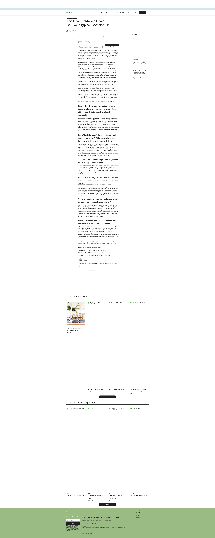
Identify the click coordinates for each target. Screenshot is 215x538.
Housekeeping (130, 12)
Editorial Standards (92, 270)
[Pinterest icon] (87, 523)
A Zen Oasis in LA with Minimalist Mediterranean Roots (91, 252)
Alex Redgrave (112, 500)
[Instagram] (81, 266)
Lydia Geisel (69, 29)
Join (112, 44)
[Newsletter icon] (82, 523)
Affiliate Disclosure (91, 520)
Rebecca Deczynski (71, 499)
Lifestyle (136, 12)
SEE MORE (107, 396)
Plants (90, 493)
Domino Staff (112, 393)
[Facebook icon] (90, 523)
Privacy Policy (92, 47)
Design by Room (102, 12)
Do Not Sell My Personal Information (88, 533)
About (83, 517)
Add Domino (69, 31)
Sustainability (70, 493)
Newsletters (143, 12)
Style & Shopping (123, 12)
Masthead (84, 520)
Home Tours (75, 18)
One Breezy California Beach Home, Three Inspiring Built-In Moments (94, 255)
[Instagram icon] (85, 523)
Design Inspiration (109, 12)
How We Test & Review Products (110, 517)
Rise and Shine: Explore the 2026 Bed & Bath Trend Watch (107, 8)
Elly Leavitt (70, 332)
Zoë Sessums (136, 77)
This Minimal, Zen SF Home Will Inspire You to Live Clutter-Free (93, 250)
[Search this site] (148, 12)
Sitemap (110, 520)
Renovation (116, 12)
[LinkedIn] (79, 266)
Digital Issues (138, 520)
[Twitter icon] (92, 523)
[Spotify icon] (95, 523)
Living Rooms (136, 59)
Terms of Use (112, 46)
